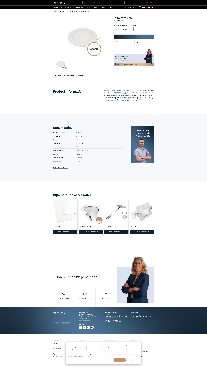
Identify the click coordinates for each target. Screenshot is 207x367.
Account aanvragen (144, 42)
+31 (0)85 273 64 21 (121, 58)
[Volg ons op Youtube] (80, 327)
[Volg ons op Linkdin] (84, 327)
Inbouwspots (74, 11)
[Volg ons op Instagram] (92, 327)
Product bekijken (64, 232)
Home (54, 11)
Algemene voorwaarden (141, 364)
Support (146, 3)
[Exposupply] (59, 2)
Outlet (103, 7)
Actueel (139, 3)
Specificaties (80, 75)
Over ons (112, 7)
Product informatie (68, 75)
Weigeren (132, 360)
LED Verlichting (57, 343)
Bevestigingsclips (58, 356)
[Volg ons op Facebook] (88, 327)
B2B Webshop (151, 364)
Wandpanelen (78, 7)
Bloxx (95, 7)
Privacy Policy (133, 364)
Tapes (88, 7)
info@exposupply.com (121, 60)
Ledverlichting (57, 7)
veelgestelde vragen (92, 316)
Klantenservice (109, 340)
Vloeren (67, 7)
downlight (146, 94)
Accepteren (120, 360)
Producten (56, 340)
